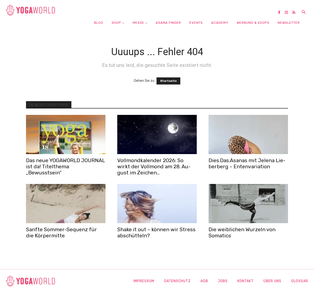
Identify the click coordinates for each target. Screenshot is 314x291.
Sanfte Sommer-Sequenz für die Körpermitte (61, 232)
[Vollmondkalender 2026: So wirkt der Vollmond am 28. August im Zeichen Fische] (157, 134)
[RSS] (295, 12)
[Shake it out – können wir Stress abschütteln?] (157, 203)
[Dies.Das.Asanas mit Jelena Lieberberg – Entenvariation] (248, 134)
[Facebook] (281, 12)
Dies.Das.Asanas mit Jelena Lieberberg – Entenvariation (247, 163)
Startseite (168, 81)
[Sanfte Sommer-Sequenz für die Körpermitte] (65, 203)
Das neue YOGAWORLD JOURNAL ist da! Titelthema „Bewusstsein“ (65, 166)
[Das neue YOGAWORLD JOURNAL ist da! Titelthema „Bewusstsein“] (65, 134)
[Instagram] (288, 12)
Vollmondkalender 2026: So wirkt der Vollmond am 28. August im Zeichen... (153, 166)
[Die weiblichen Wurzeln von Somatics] (248, 203)
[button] (303, 12)
